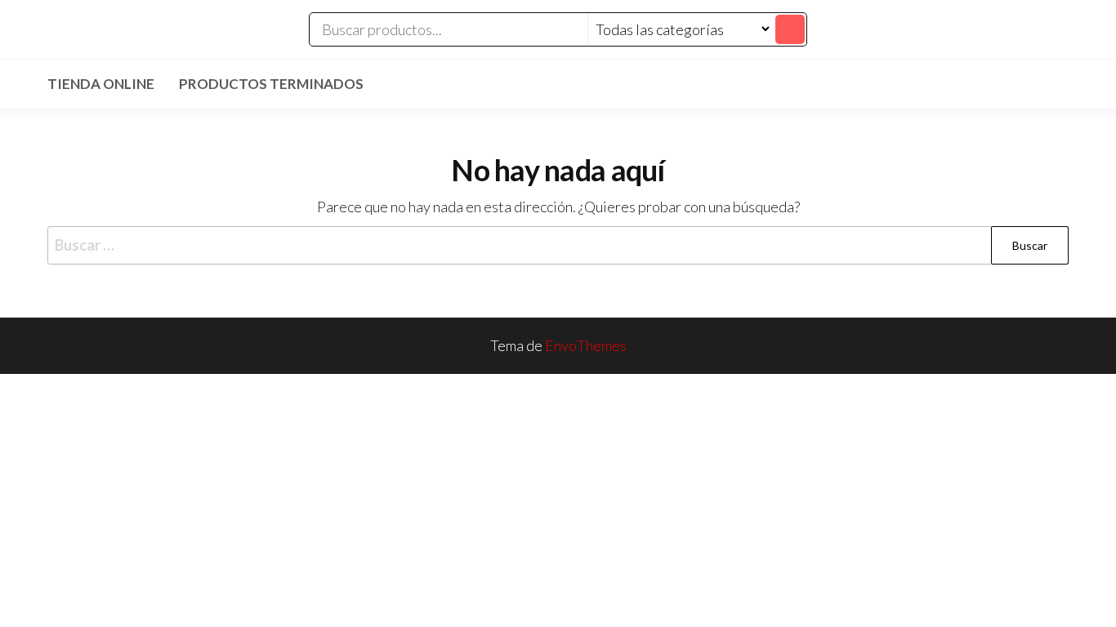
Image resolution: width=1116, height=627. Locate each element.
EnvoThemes (586, 345)
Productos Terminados (271, 83)
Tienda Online (100, 83)
